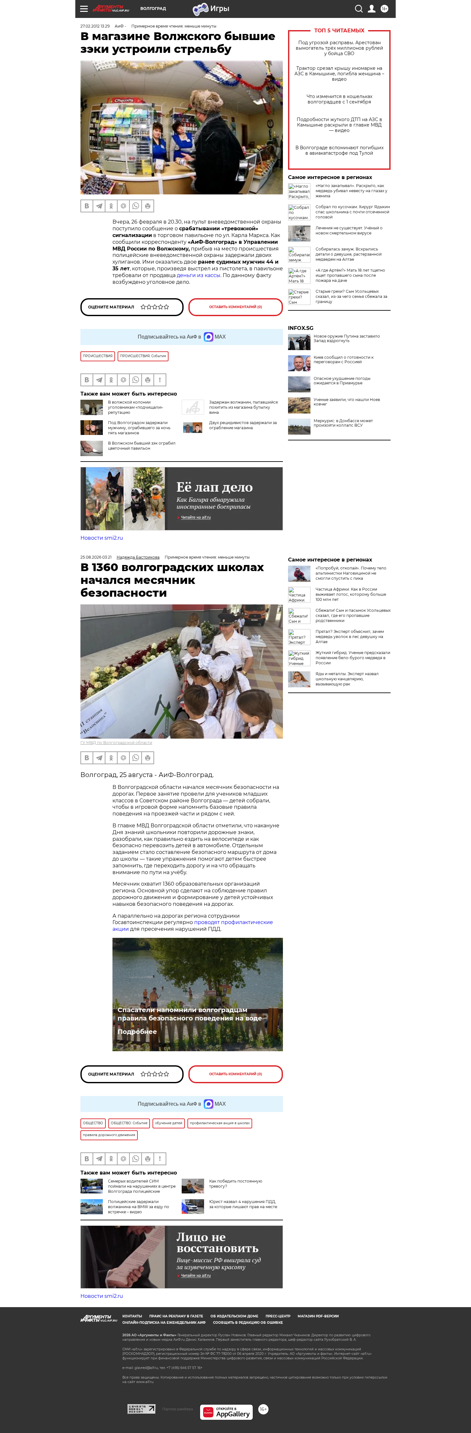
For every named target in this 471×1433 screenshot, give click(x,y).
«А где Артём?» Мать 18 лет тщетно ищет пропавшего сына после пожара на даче (350, 275)
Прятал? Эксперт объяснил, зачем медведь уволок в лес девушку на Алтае (350, 636)
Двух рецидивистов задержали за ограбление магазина (243, 425)
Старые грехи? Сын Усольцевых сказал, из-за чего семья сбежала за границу (351, 296)
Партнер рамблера (177, 1409)
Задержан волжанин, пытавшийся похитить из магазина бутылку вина (243, 407)
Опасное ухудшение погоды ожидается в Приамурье (342, 380)
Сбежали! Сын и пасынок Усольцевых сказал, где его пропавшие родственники (353, 615)
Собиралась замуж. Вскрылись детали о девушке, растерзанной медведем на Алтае (349, 254)
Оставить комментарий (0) (235, 307)
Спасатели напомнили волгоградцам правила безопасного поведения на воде (190, 1014)
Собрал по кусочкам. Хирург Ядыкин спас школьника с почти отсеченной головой (353, 211)
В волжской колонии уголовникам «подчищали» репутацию (135, 407)
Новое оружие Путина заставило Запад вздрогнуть (347, 338)
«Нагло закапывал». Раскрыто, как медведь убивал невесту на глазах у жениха (351, 190)
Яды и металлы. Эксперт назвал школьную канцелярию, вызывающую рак (347, 678)
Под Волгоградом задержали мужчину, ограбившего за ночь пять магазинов (139, 427)
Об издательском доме (234, 1316)
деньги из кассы (198, 275)
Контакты (132, 1316)
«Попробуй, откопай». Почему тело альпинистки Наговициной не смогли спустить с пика (351, 573)
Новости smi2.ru (101, 538)
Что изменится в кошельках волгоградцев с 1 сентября (339, 99)
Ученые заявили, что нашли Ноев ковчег (347, 401)
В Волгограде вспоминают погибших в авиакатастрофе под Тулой (339, 150)
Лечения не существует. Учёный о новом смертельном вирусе (349, 230)
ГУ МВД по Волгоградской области (116, 742)
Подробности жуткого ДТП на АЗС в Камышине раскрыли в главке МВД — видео (339, 125)
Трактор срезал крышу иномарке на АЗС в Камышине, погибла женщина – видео (339, 74)
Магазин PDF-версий (318, 1316)
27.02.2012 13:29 (95, 26)
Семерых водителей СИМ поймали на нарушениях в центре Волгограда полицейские (142, 1186)
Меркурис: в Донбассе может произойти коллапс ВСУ (343, 423)
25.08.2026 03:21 (96, 557)
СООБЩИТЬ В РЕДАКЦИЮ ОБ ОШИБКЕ (248, 1323)
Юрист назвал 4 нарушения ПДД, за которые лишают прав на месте (243, 1204)
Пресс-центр (278, 1316)
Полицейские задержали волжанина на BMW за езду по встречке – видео (138, 1206)
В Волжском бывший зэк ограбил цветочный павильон (142, 446)
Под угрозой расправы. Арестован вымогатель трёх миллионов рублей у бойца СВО (339, 48)
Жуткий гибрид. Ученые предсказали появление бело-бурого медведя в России (353, 657)
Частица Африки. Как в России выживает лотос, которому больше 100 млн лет (351, 594)
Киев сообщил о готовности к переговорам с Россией (344, 359)
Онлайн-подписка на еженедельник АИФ (164, 1323)
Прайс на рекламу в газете (176, 1316)
